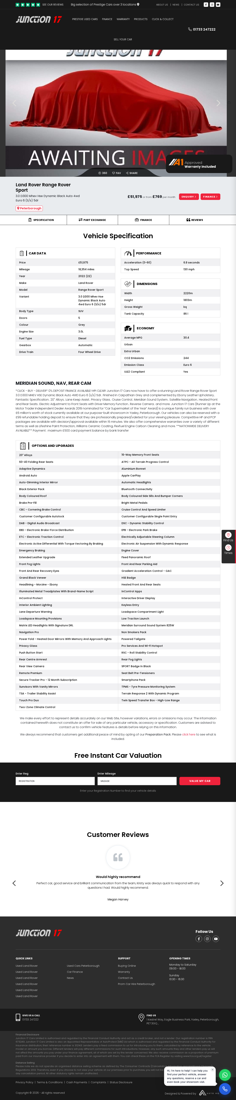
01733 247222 (204, 29)
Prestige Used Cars (85, 19)
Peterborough (30, 208)
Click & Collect (162, 19)
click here (188, 734)
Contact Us (191, 4)
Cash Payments (76, 1082)
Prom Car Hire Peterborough (136, 984)
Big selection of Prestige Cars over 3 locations (104, 4)
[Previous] (16, 103)
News (176, 4)
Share (133, 173)
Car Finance (75, 972)
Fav (118, 173)
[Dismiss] (213, 1070)
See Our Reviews (52, 4)
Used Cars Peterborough (83, 966)
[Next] (220, 103)
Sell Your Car (123, 39)
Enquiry (188, 196)
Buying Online (127, 966)
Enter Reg (22, 773)
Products (141, 19)
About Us (162, 4)
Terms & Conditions (50, 1082)
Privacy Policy (24, 1082)
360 (104, 173)
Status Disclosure (121, 1082)
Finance (107, 19)
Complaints (98, 1082)
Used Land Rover (27, 966)
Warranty (123, 19)
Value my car (200, 781)
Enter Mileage (107, 773)
